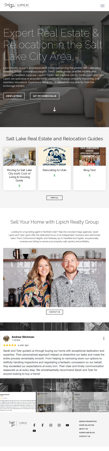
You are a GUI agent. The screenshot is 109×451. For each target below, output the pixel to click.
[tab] (50, 389)
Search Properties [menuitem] (88, 421)
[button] (18, 402)
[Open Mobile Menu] (102, 5)
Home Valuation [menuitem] (86, 425)
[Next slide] (105, 402)
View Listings (14, 96)
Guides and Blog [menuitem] (87, 433)
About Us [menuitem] (83, 429)
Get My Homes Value (44, 96)
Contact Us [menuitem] (84, 436)
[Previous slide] (3, 402)
